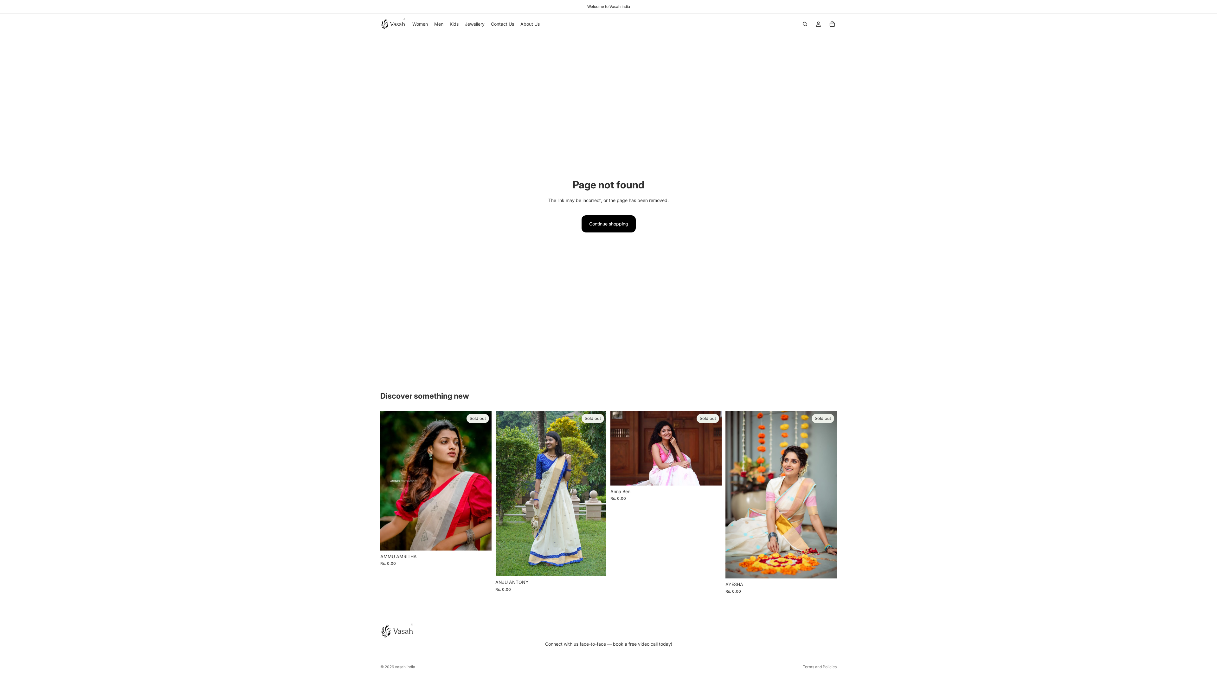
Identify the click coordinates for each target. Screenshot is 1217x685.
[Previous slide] (504, 494)
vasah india (405, 666)
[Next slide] (597, 494)
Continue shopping (608, 223)
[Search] (805, 24)
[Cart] (832, 24)
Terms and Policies (820, 666)
